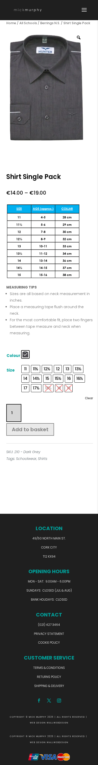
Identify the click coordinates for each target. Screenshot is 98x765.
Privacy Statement (49, 634)
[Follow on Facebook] (39, 701)
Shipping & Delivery (49, 686)
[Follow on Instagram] (59, 701)
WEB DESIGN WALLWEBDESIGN (49, 722)
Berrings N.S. (50, 23)
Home (11, 23)
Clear (89, 398)
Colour (13, 355)
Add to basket (30, 429)
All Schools (28, 23)
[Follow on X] (49, 701)
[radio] (25, 354)
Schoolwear (26, 458)
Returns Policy (49, 677)
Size (11, 370)
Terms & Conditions (49, 668)
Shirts (42, 458)
